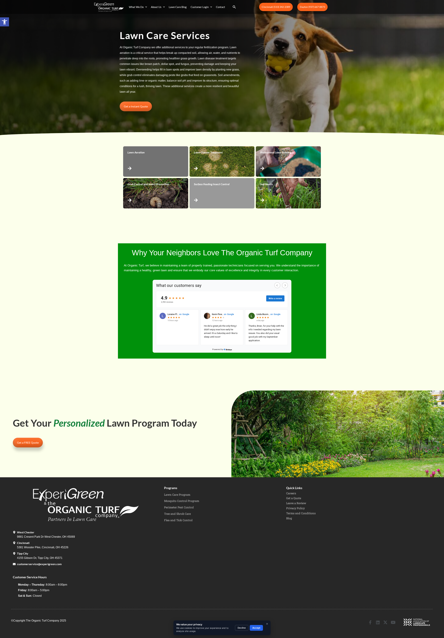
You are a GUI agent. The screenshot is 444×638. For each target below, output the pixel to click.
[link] (4, 21)
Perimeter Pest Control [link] (179, 507)
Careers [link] (291, 493)
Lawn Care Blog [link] (178, 7)
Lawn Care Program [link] (177, 494)
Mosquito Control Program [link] (181, 501)
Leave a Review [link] (296, 503)
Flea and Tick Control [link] (178, 520)
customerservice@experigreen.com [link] (39, 564)
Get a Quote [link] (293, 498)
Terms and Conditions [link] (301, 513)
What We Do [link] (136, 7)
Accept (256, 627)
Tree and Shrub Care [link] (177, 513)
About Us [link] (156, 7)
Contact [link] (220, 7)
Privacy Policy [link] (295, 508)
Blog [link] (289, 518)
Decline (242, 627)
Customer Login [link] (200, 7)
